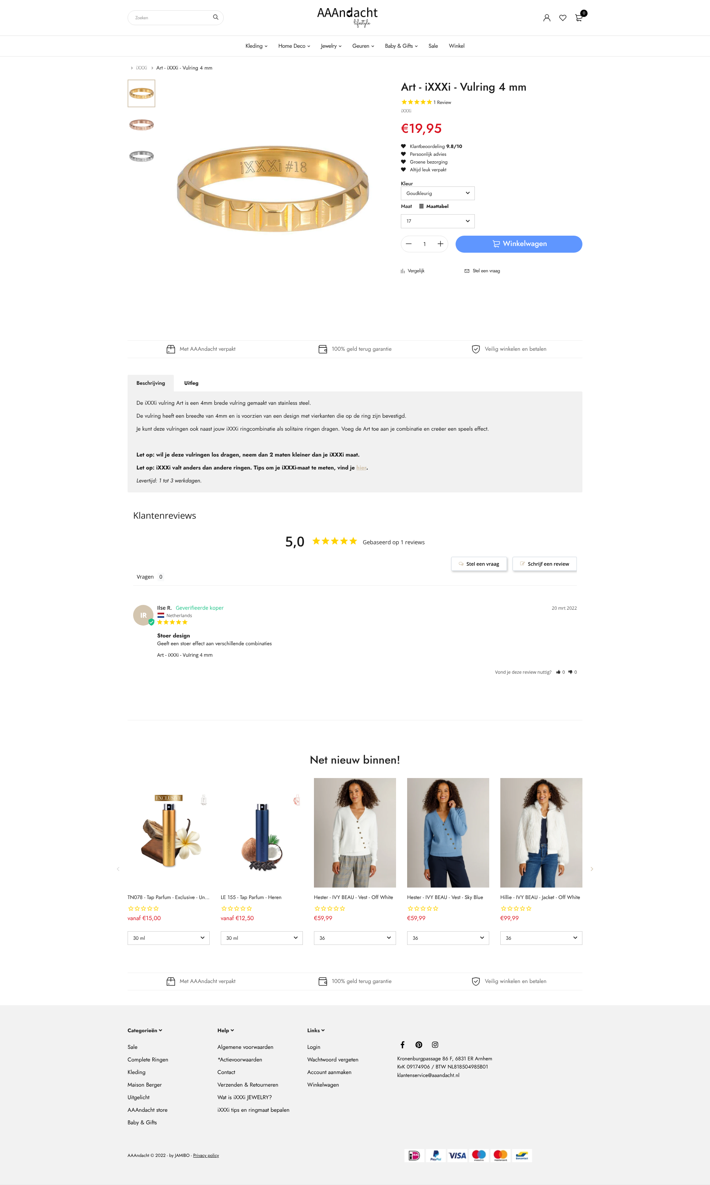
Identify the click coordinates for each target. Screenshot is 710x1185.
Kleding (254, 46)
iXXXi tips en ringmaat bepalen (253, 1110)
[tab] (151, 383)
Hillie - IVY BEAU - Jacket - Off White (540, 897)
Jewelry (329, 46)
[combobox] (176, 17)
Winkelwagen (323, 1085)
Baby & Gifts (399, 46)
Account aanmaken (329, 1072)
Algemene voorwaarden (245, 1047)
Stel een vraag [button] (483, 563)
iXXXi (142, 68)
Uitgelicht (138, 1097)
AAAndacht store (148, 1110)
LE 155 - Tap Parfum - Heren (251, 897)
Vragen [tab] (145, 576)
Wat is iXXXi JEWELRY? (244, 1097)
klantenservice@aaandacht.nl (428, 1075)
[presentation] (118, 869)
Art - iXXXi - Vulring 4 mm (185, 655)
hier (361, 468)
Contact (226, 1072)
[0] (578, 17)
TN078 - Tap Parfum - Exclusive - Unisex (170, 897)
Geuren (360, 46)
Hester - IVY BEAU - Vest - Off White (353, 897)
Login (313, 1047)
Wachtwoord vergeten (332, 1060)
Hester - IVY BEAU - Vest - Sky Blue (445, 897)
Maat (406, 207)
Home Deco (291, 46)
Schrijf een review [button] (548, 563)
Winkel (456, 46)
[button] (560, 672)
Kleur (407, 183)
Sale (433, 46)
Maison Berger (145, 1085)
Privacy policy (206, 1155)
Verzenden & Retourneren (247, 1085)
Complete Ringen (148, 1060)
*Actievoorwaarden (239, 1060)
